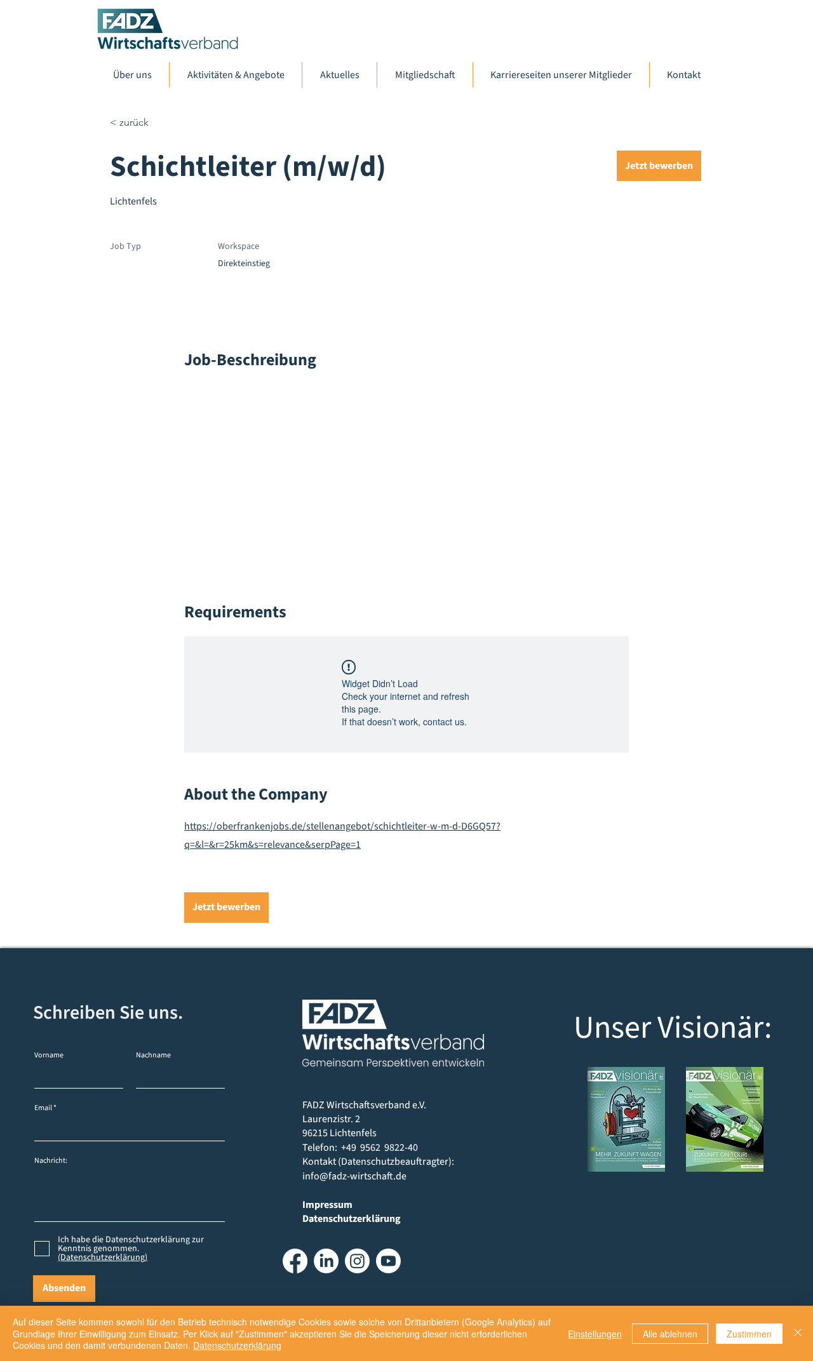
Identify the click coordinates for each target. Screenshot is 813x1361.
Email (43, 1108)
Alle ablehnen (670, 1333)
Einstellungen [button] (595, 1333)
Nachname (153, 1055)
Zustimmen (749, 1333)
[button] (659, 166)
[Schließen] (797, 1333)
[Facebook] (295, 1261)
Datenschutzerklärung (237, 1345)
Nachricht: (50, 1161)
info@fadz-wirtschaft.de (354, 1176)
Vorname (49, 1055)
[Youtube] (388, 1261)
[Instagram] (357, 1261)
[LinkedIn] (326, 1261)
